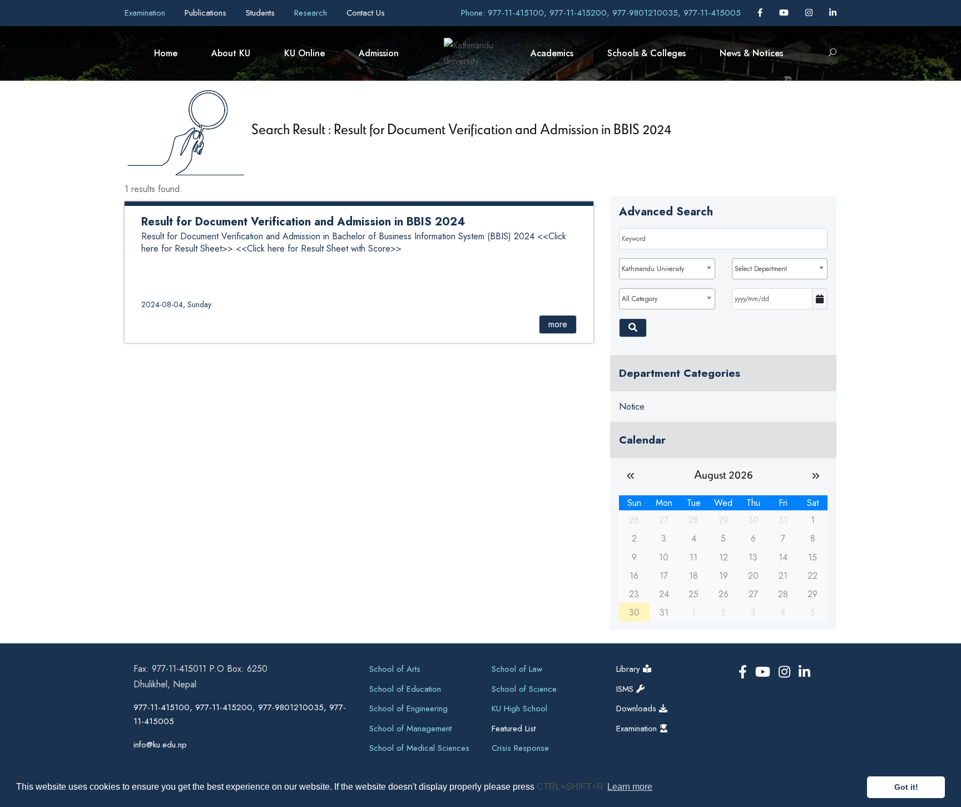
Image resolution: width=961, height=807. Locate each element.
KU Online (304, 53)
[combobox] (667, 268)
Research (312, 13)
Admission (379, 53)
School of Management (410, 728)
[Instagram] (810, 13)
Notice (632, 406)
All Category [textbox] (639, 299)
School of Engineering (408, 708)
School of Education (405, 689)
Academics (552, 53)
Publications (207, 13)
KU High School (519, 708)
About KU (230, 53)
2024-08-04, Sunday (176, 304)
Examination (146, 13)
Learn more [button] (629, 786)
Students (262, 13)
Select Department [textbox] (761, 269)
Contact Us (365, 13)
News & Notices (751, 53)
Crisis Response (520, 748)
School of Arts (394, 669)
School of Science (524, 689)
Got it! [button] (906, 787)
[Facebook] (761, 13)
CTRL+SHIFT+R (571, 786)
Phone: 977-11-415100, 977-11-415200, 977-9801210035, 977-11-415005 (601, 13)
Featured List (514, 728)
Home (165, 53)
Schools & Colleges (646, 53)
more (557, 324)
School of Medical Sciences (419, 748)
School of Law (517, 669)
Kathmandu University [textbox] (653, 269)
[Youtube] (785, 13)
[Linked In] (832, 13)
